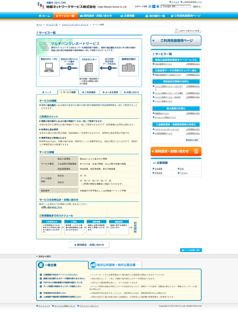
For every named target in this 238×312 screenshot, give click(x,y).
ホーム (39, 25)
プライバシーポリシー (89, 306)
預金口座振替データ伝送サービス (168, 75)
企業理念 (158, 173)
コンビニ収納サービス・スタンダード (169, 87)
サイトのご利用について (64, 306)
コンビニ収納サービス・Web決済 (168, 97)
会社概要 (158, 169)
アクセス (175, 2)
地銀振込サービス (162, 113)
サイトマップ (44, 306)
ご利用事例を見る (193, 64)
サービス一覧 (52, 25)
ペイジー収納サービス (163, 101)
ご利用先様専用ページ (192, 2)
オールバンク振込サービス (165, 117)
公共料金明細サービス (163, 133)
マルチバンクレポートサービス (75, 25)
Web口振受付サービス (163, 64)
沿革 (182, 169)
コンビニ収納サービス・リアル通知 (169, 93)
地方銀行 (52, 105)
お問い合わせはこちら (51, 207)
